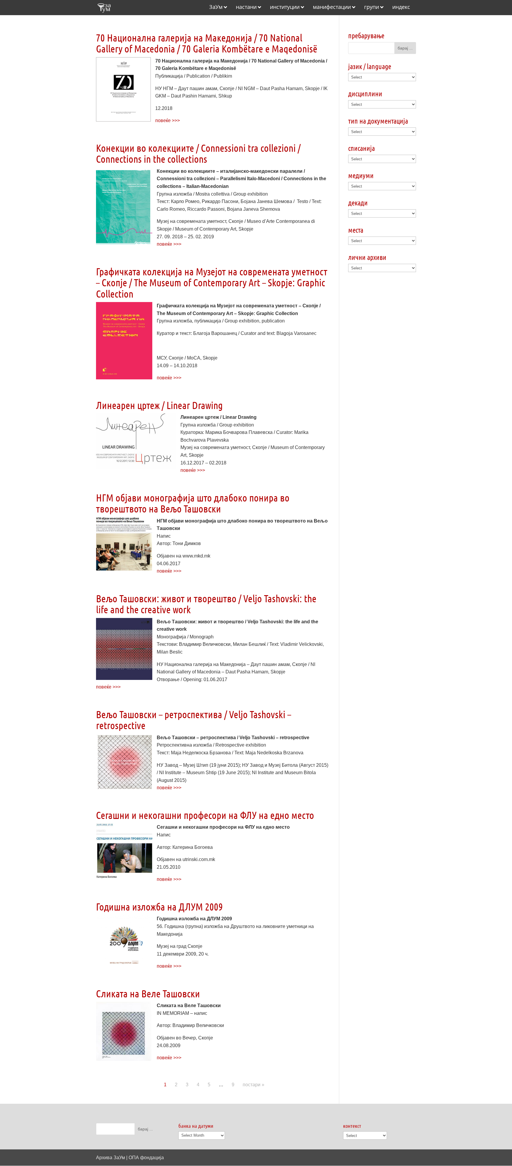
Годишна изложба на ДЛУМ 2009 (159, 906)
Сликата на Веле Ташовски (148, 993)
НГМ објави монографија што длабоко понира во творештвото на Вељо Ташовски (192, 503)
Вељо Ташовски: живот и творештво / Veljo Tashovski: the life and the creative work (206, 603)
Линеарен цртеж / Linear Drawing (159, 405)
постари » (253, 1084)
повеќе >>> (167, 120)
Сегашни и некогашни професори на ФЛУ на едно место (205, 815)
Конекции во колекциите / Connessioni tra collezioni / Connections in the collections (198, 153)
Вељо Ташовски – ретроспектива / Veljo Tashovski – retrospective (193, 719)
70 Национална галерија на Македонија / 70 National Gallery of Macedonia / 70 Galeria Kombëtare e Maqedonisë (206, 43)
